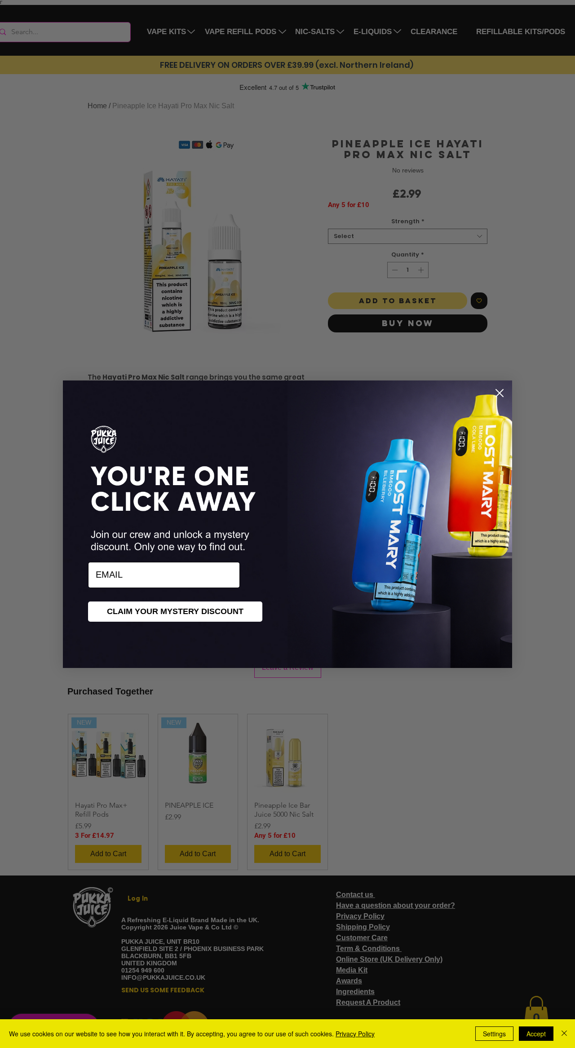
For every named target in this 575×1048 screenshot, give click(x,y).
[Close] (564, 1033)
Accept (536, 1033)
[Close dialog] (500, 393)
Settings (494, 1033)
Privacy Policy (355, 1033)
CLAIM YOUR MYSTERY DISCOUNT (175, 611)
